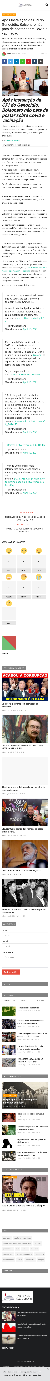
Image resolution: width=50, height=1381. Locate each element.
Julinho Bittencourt (13, 140)
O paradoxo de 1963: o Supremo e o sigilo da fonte (31, 1140)
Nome (4, 930)
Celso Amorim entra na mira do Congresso (21, 870)
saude (24, 1249)
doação (41, 1260)
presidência (7, 1249)
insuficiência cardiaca (22, 1238)
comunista (40, 1254)
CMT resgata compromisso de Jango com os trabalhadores (32, 1153)
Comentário (7, 952)
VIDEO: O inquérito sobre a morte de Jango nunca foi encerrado (32, 1034)
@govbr (37, 354)
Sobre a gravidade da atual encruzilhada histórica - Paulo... (32, 1337)
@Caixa (18, 478)
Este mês (24, 1000)
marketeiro (30, 1260)
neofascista (7, 1254)
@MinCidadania (16, 481)
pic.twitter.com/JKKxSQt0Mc (30, 444)
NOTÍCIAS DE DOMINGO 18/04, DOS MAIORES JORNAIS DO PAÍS (25, 518)
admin (9, 54)
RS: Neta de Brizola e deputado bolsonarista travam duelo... (30, 1047)
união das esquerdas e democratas (17, 1243)
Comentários (9, 924)
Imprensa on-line (9, 15)
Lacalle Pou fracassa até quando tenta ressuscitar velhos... (31, 1325)
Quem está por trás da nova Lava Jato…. (30, 1115)
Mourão (38, 1243)
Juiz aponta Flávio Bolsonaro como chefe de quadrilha (32, 1314)
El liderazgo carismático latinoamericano (15, 1207)
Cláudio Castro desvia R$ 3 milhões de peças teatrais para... (22, 830)
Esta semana (9, 1000)
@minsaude (21, 421)
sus (17, 1249)
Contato (6, 1366)
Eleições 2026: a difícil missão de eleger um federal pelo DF (30, 1022)
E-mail (5, 941)
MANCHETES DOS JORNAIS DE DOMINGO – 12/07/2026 (25, 530)
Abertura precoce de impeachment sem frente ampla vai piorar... (23, 788)
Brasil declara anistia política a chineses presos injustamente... (24, 911)
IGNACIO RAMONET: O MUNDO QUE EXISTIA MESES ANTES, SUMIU (22, 747)
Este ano (40, 1000)
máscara (34, 1249)
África (20, 1260)
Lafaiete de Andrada (24, 1254)
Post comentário (11, 972)
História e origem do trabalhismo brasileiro (28, 1366)
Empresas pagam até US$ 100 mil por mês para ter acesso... (32, 1128)
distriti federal (8, 1260)
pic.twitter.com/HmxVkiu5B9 (25, 374)
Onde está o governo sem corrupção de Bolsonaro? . (20, 705)
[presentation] (38, 1179)
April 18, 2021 (30, 329)
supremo (6, 1238)
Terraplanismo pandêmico (28, 1008)
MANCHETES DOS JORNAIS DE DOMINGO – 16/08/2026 (30, 1060)
